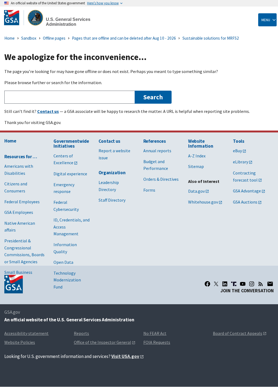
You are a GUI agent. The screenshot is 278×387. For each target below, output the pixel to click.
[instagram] (251, 284)
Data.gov (196, 191)
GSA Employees (18, 212)
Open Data (63, 262)
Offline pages (54, 38)
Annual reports (157, 150)
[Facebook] (207, 284)
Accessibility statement (26, 333)
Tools (238, 141)
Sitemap (196, 166)
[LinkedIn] (225, 284)
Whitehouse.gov (203, 202)
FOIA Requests (156, 342)
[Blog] (260, 284)
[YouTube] (242, 284)
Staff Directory (112, 200)
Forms (149, 190)
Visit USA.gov (125, 356)
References (154, 141)
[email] (270, 284)
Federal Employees (22, 201)
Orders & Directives (161, 179)
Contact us (110, 141)
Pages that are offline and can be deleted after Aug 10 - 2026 (124, 38)
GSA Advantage (247, 190)
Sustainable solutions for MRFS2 (210, 38)
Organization (112, 173)
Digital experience (70, 173)
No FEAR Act (154, 333)
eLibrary (240, 161)
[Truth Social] (233, 284)
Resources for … (20, 157)
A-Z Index (197, 155)
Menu (265, 19)
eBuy (237, 150)
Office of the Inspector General (102, 342)
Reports (81, 333)
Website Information (200, 143)
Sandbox (28, 38)
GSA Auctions (245, 202)
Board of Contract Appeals (237, 333)
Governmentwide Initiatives (71, 143)
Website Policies (19, 342)
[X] (216, 284)
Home (9, 38)
